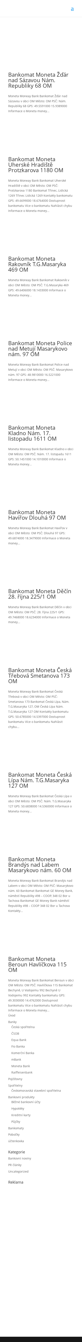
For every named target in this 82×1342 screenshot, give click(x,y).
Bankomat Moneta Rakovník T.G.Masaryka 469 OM (37, 264)
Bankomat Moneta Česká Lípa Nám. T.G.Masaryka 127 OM (40, 780)
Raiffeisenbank (21, 1072)
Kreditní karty (20, 1115)
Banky (12, 1022)
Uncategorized (18, 1171)
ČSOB (15, 1033)
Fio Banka (18, 1046)
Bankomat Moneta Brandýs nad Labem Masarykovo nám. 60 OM (39, 864)
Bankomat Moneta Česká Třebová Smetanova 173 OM (40, 675)
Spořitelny (15, 1085)
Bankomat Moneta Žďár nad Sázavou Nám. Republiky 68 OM (38, 80)
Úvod (11, 1015)
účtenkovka (16, 1141)
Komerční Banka (22, 1053)
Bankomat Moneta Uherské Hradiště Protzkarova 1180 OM (35, 164)
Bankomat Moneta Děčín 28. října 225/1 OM (39, 593)
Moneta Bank (20, 1066)
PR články (14, 1165)
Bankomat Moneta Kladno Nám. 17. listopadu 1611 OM (32, 433)
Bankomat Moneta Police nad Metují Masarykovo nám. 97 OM (40, 348)
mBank (16, 1059)
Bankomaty (16, 1128)
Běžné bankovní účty (25, 1102)
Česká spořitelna (23, 1027)
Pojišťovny (15, 1079)
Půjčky (15, 1122)
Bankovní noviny (19, 1158)
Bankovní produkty (21, 1097)
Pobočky (14, 1134)
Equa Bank (18, 1040)
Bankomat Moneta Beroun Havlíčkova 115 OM (37, 964)
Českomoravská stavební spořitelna (36, 1091)
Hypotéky (17, 1108)
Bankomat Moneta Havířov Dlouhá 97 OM (37, 514)
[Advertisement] (39, 1259)
